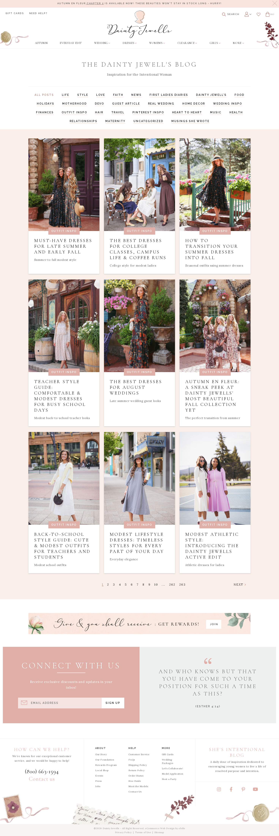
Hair (99, 112)
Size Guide (134, 781)
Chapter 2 (95, 3)
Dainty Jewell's (211, 94)
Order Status (135, 775)
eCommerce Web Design (160, 828)
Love (100, 94)
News (136, 94)
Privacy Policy (123, 832)
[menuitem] (41, 43)
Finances (45, 112)
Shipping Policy (137, 765)
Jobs (97, 786)
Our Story (101, 754)
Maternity (115, 121)
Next (239, 584)
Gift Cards (15, 13)
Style (82, 94)
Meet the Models (138, 786)
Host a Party (169, 779)
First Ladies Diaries (169, 94)
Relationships (83, 121)
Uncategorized (148, 121)
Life (65, 94)
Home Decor (193, 103)
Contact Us (135, 791)
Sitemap (159, 832)
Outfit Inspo (74, 112)
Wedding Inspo (227, 103)
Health (236, 112)
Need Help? (38, 13)
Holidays (45, 103)
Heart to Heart (187, 112)
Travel (118, 112)
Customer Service (139, 754)
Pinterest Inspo (148, 112)
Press (98, 781)
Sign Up (113, 702)
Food (239, 94)
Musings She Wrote (190, 121)
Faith (118, 94)
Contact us (42, 778)
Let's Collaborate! (172, 768)
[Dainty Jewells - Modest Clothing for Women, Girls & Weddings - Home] (139, 24)
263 (182, 584)
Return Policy (136, 770)
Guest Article (126, 103)
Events (99, 775)
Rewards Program (106, 765)
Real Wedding (161, 103)
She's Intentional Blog (237, 752)
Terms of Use (143, 832)
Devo (99, 103)
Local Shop (102, 770)
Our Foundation (104, 759)
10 (156, 584)
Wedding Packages (167, 761)
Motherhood (74, 103)
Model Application (172, 773)
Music (215, 112)
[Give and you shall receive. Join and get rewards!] (139, 623)
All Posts (44, 94)
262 (172, 584)
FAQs (131, 759)
